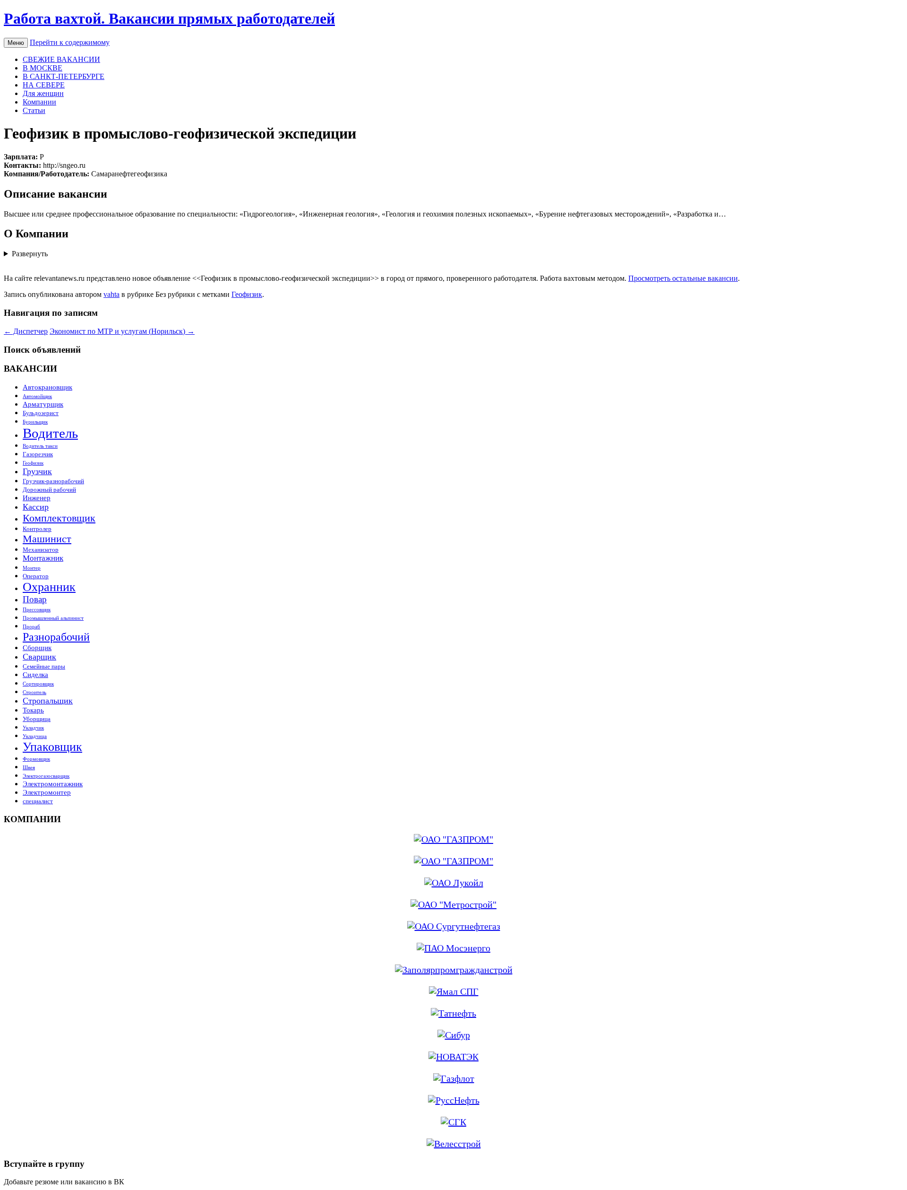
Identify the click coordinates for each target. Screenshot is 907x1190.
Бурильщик (35, 422)
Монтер (32, 568)
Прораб (31, 626)
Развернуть (30, 254)
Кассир (36, 507)
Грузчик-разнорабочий (53, 481)
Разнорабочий (56, 636)
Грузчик (37, 471)
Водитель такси (40, 446)
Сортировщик (38, 683)
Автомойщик (37, 396)
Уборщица (37, 718)
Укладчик (33, 727)
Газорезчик (38, 454)
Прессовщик (37, 609)
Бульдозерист (41, 413)
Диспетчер (26, 331)
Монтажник (43, 558)
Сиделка (35, 674)
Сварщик (39, 656)
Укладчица (35, 736)
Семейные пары (44, 666)
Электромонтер (47, 792)
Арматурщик (43, 404)
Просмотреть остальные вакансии (683, 278)
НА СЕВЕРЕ (44, 85)
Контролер (37, 528)
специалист (38, 801)
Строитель (34, 692)
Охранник (49, 587)
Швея (29, 767)
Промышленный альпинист (53, 618)
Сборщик (37, 647)
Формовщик (36, 759)
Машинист (47, 539)
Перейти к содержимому (70, 42)
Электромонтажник (53, 784)
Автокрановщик (47, 387)
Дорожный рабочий (49, 489)
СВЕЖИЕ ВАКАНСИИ (61, 59)
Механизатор (41, 549)
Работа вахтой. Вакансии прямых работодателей (169, 18)
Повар (35, 599)
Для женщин (43, 93)
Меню (16, 42)
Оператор (36, 576)
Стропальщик (48, 700)
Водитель (50, 433)
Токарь (33, 710)
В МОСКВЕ (42, 68)
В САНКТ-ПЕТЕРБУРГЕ (63, 76)
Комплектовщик (59, 518)
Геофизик (246, 294)
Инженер (37, 498)
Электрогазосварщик (46, 776)
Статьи (34, 110)
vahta (111, 294)
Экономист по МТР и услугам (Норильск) (122, 331)
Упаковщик (52, 747)
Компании (39, 102)
